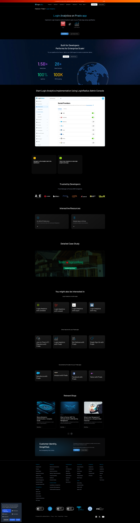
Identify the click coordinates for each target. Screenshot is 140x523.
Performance (15, 510)
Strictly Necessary (6, 511)
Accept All (12, 519)
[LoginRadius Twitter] (99, 517)
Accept (18, 519)
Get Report (82, 1)
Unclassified (6, 516)
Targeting (5, 514)
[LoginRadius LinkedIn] (96, 517)
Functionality (15, 514)
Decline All (6, 519)
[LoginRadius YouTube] (103, 517)
